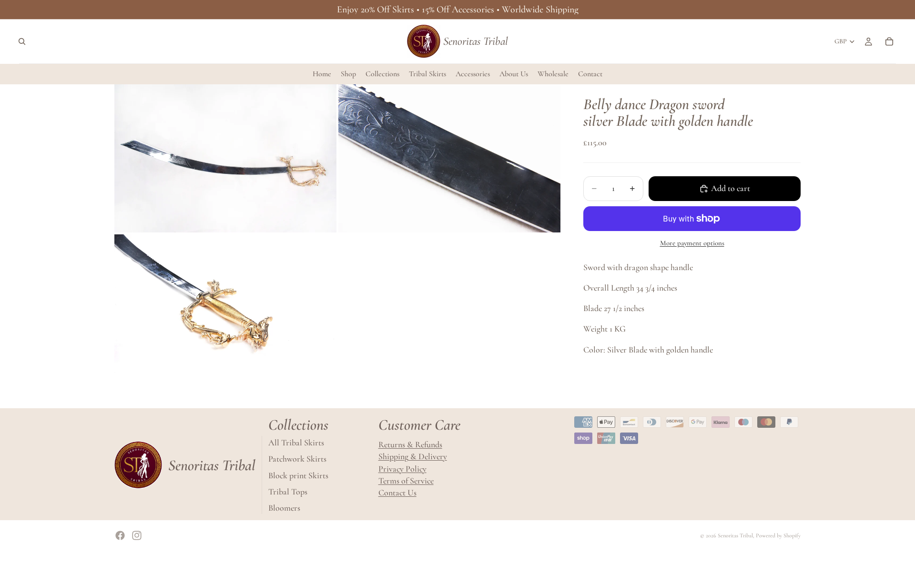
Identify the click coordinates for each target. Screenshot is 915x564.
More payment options (692, 243)
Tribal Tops (287, 491)
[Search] (21, 41)
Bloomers (284, 508)
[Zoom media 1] (225, 158)
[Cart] (889, 41)
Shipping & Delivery (412, 457)
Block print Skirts (298, 475)
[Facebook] (120, 535)
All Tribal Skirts (296, 442)
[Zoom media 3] (225, 308)
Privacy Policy (402, 468)
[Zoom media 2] (449, 158)
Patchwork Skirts (297, 459)
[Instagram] (136, 535)
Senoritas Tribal (735, 535)
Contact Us (397, 492)
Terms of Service (406, 480)
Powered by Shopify (778, 535)
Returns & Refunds (410, 444)
